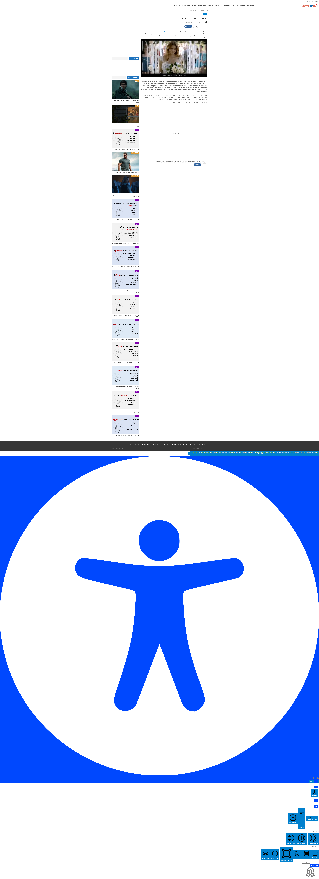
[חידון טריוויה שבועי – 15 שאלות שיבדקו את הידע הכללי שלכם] (125, 208)
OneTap (311, 778)
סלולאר (163, 161)
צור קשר (308, 1)
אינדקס (179, 444)
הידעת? (194, 6)
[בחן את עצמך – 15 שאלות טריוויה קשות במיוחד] (125, 138)
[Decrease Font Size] (316, 787)
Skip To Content (315, 862)
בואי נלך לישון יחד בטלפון (161, 31)
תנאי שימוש (155, 444)
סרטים (233, 6)
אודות (198, 444)
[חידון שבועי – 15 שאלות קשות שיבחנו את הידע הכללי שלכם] (125, 255)
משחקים (217, 6)
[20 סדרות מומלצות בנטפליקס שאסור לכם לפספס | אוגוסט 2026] (125, 184)
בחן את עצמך (241, 6)
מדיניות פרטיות (164, 444)
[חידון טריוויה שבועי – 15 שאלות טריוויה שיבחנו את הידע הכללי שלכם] (125, 375)
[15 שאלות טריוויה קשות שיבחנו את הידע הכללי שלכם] (125, 328)
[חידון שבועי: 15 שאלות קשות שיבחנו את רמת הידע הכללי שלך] (125, 400)
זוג (183, 161)
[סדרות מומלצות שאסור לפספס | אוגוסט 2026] (125, 161)
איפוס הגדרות (314, 865)
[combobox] (254, 453)
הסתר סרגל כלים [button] (314, 781)
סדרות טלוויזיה (226, 6)
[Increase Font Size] (316, 781)
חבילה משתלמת (169, 161)
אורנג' (203, 161)
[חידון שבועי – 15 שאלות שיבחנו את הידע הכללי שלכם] (125, 232)
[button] (189, 453)
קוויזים (136, 130)
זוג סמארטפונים (178, 161)
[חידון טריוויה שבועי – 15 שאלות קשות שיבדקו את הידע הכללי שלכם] (125, 279)
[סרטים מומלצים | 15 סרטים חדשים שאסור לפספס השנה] (125, 89)
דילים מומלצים (186, 6)
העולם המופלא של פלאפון (190, 161)
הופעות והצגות (176, 6)
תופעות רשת (250, 6)
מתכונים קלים (202, 6)
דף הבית (204, 444)
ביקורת (198, 161)
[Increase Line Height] (316, 800)
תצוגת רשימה (172, 444)
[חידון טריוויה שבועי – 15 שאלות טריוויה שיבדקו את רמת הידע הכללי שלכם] (125, 351)
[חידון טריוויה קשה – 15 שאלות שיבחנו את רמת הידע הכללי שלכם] (125, 304)
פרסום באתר (133, 444)
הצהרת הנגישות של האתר (144, 444)
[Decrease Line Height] (316, 806)
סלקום (158, 161)
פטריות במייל (315, 1)
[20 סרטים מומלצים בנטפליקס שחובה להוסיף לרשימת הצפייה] (125, 114)
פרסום (205, 14)
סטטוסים (210, 6)
